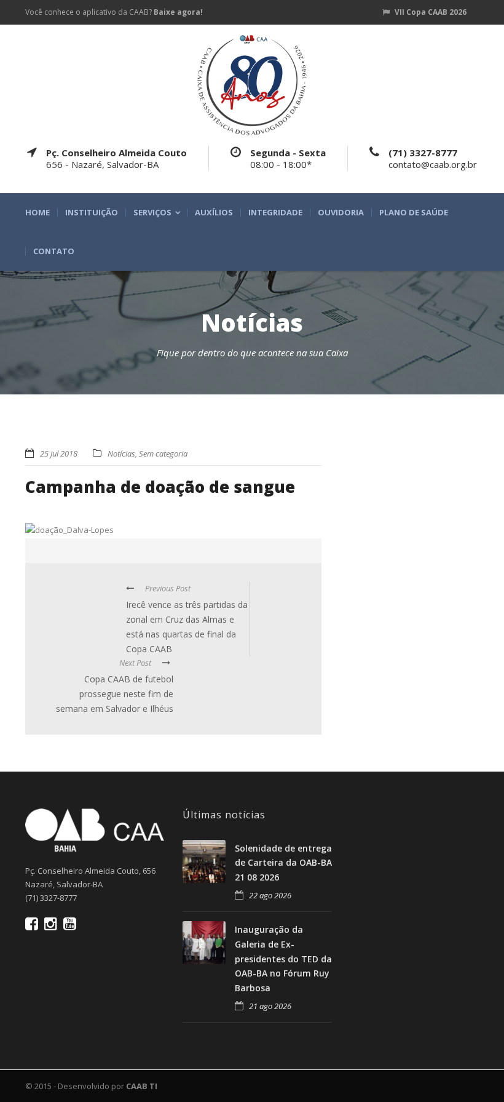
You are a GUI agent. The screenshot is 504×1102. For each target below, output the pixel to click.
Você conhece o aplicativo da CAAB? (114, 12)
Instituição (91, 213)
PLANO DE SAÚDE (413, 213)
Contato (53, 251)
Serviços (152, 213)
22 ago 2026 (270, 895)
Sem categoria (163, 453)
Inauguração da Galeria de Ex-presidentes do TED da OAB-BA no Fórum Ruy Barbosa (283, 959)
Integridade (275, 213)
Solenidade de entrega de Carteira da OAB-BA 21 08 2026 (283, 863)
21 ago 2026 (270, 1006)
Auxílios (214, 213)
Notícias (121, 453)
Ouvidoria (341, 213)
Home (37, 213)
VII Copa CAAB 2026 (431, 12)
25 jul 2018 (58, 453)
